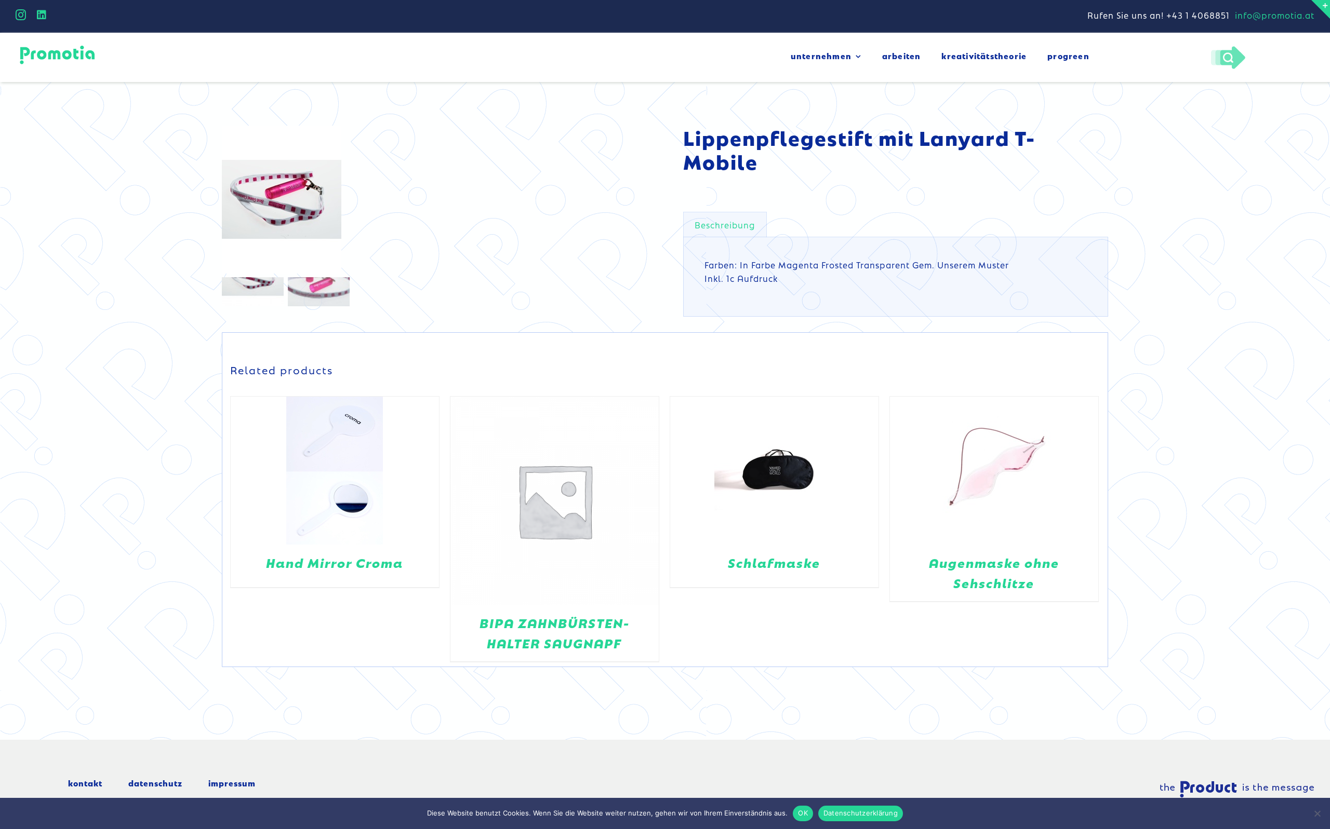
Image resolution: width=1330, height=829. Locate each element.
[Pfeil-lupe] (1228, 49)
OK (803, 813)
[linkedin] (42, 15)
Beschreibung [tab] (725, 225)
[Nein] (1317, 813)
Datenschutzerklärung (860, 813)
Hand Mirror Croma (334, 562)
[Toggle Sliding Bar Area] (1320, 9)
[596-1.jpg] (352, 200)
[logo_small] (57, 47)
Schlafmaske (774, 562)
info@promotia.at (1274, 15)
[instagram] (21, 15)
